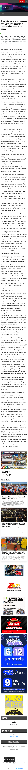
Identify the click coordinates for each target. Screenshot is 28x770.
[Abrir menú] (3, 14)
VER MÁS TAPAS (14, 736)
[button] (17, 1)
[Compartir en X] (7, 475)
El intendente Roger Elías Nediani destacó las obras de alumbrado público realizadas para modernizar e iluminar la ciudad (13, 525)
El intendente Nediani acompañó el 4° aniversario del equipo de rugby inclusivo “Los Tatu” (13, 497)
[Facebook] (26, 1)
